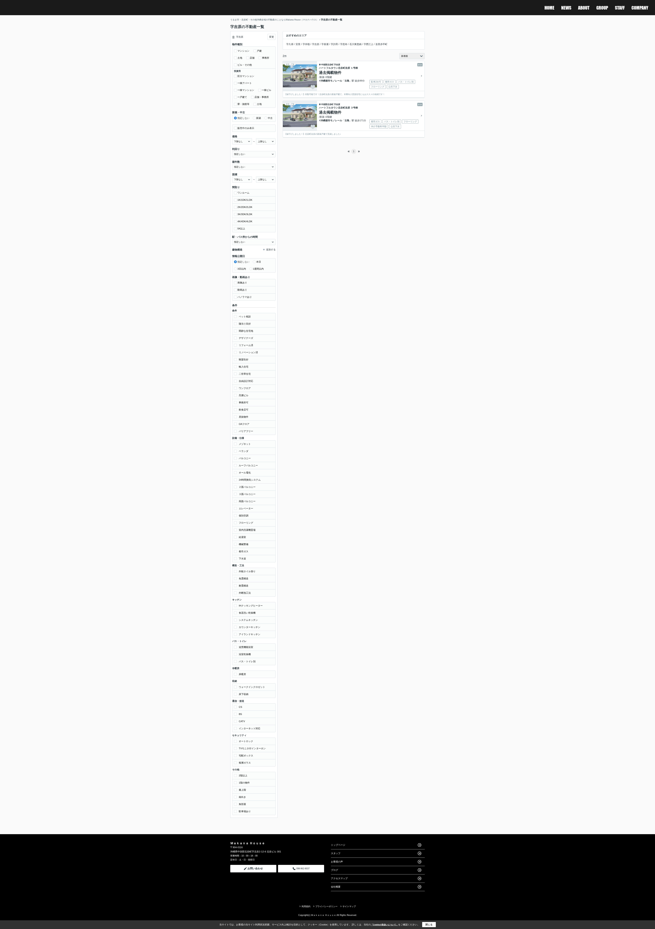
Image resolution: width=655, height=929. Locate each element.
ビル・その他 (244, 64)
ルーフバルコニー (248, 465)
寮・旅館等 (243, 104)
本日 (258, 261)
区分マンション (245, 76)
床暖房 (242, 674)
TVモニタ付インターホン (252, 748)
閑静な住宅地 (246, 331)
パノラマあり (244, 297)
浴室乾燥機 (245, 654)
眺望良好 (243, 359)
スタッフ (335, 853)
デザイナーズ (246, 338)
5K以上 (241, 228)
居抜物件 (243, 416)
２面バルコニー (247, 487)
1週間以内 (258, 268)
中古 (270, 118)
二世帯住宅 (245, 373)
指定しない (243, 118)
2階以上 (243, 775)
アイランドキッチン (249, 634)
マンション (243, 50)
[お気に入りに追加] (312, 87)
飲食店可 (243, 409)
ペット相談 (245, 316)
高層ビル (243, 395)
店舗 (252, 57)
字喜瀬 (325, 44)
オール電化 (245, 472)
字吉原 (315, 44)
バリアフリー (246, 431)
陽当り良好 (245, 323)
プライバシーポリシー (326, 906)
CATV (242, 721)
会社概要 (335, 886)
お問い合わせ (255, 868)
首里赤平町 (381, 44)
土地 (239, 57)
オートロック (246, 741)
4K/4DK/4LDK (244, 221)
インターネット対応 (249, 728)
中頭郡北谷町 (327, 64)
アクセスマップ (339, 878)
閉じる (429, 924)
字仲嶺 (306, 44)
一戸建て (242, 97)
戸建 (259, 50)
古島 (347, 80)
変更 (271, 36)
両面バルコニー (247, 501)
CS (240, 707)
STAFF (620, 7)
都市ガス (243, 551)
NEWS (566, 7)
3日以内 (241, 268)
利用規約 (306, 906)
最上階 (242, 789)
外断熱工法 (245, 592)
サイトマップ (349, 906)
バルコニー (245, 458)
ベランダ (243, 451)
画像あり (242, 282)
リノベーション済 (248, 352)
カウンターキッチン (249, 627)
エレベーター (246, 508)
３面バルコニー (247, 494)
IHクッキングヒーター (251, 605)
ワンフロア (245, 388)
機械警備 (243, 544)
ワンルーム (243, 192)
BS (240, 714)
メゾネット (245, 444)
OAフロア (244, 424)
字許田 (334, 44)
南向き (242, 797)
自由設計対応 (246, 381)
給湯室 (242, 537)
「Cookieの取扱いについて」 (384, 925)
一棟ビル (266, 90)
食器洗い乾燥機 (247, 612)
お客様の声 (337, 861)
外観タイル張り (247, 571)
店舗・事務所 (261, 97)
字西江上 (368, 44)
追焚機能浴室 (246, 647)
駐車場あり (245, 811)
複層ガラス (245, 762)
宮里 (298, 44)
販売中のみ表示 (245, 128)
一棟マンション (245, 90)
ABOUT (584, 7)
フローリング (246, 522)
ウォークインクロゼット (252, 687)
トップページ (338, 845)
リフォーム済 (246, 345)
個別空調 (243, 515)
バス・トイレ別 (247, 661)
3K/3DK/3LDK (244, 214)
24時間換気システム (250, 479)
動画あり (242, 289)
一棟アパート (244, 83)
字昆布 (343, 44)
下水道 (242, 558)
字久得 (289, 44)
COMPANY (639, 7)
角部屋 (242, 804)
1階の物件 (244, 782)
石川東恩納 (355, 44)
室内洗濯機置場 (247, 530)
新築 (258, 118)
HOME (549, 7)
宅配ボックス (246, 755)
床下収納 (243, 694)
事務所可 (243, 402)
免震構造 (243, 578)
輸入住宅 (243, 366)
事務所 (265, 57)
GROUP (602, 7)
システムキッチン (248, 620)
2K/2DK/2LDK (244, 207)
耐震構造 (243, 585)
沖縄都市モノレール (331, 80)
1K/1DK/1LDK (244, 200)
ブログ (334, 870)
